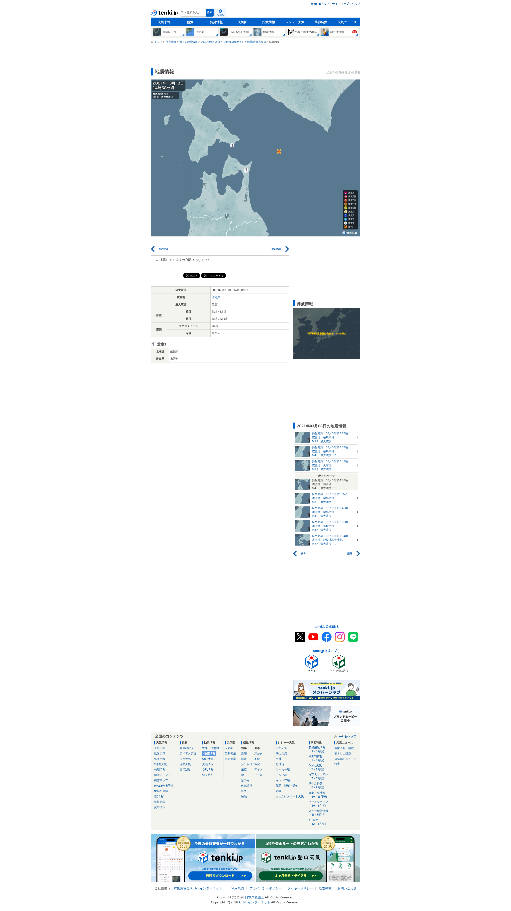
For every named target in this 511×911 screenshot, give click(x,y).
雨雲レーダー (162, 774)
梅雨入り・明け (318, 776)
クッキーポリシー (300, 888)
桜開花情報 (316, 758)
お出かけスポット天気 (290, 796)
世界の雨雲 (161, 791)
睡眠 (244, 796)
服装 (244, 758)
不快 (257, 758)
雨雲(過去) (186, 748)
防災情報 (216, 22)
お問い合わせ (347, 888)
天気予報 (164, 22)
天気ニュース (347, 22)
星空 (244, 769)
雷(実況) (185, 769)
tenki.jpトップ (320, 3)
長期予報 (159, 769)
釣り (278, 791)
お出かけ (246, 764)
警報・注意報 (210, 748)
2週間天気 (160, 764)
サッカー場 (283, 769)
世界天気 (159, 753)
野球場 (280, 764)
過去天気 (185, 764)
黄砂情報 (159, 807)
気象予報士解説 (344, 748)
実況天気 (185, 758)
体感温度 (246, 785)
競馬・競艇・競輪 (287, 785)
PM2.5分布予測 (163, 785)
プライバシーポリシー (266, 888)
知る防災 (207, 774)
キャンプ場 (283, 780)
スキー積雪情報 (318, 812)
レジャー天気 (294, 22)
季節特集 (321, 22)
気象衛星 (230, 753)
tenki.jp (165, 14)
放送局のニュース (345, 758)
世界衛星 (230, 758)
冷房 (257, 764)
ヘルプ (356, 3)
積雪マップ (161, 780)
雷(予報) (159, 796)
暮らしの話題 (342, 753)
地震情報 (209, 753)
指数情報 (268, 22)
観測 (190, 22)
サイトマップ (340, 3)
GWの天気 (316, 767)
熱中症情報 (316, 785)
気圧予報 (159, 758)
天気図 (242, 22)
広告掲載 (325, 888)
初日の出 (317, 821)
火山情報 (207, 764)
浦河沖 (216, 297)
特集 (337, 763)
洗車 (244, 791)
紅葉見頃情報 (318, 794)
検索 (209, 12)
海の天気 (281, 753)
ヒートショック (318, 803)
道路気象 (159, 801)
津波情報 (207, 758)
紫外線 (245, 780)
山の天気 (281, 748)
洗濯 (244, 753)
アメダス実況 (188, 753)
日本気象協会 (180, 888)
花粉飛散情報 (317, 749)
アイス (258, 769)
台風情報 (207, 769)
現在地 (220, 15)
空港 (278, 758)
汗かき (258, 753)
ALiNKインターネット (206, 888)
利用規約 (237, 888)
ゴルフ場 (281, 774)
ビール (258, 774)
